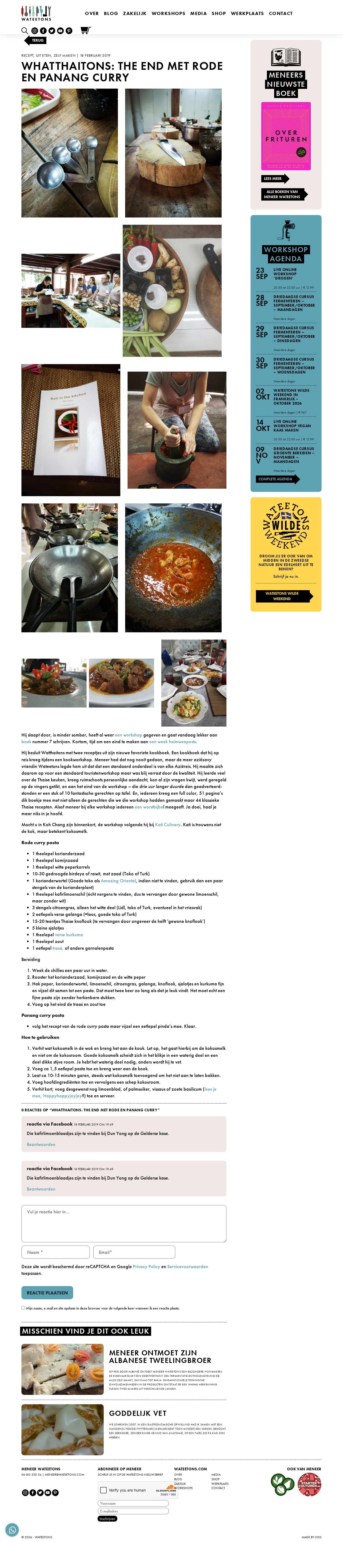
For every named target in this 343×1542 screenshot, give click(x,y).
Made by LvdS (312, 1537)
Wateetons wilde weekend (282, 596)
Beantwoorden (41, 1144)
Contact (281, 13)
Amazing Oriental (118, 880)
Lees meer (273, 178)
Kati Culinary (168, 824)
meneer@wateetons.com (64, 1474)
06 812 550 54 (31, 1474)
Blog (111, 13)
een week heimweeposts (172, 741)
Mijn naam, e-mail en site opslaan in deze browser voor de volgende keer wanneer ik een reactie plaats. (103, 1308)
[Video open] (26, 30)
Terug (38, 40)
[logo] (36, 13)
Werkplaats (247, 13)
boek (26, 741)
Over (92, 13)
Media (198, 13)
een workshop (129, 735)
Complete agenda (275, 479)
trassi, (59, 948)
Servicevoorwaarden (187, 1266)
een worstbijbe (149, 807)
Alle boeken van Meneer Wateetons (282, 194)
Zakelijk (135, 13)
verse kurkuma (69, 934)
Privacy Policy (146, 1266)
